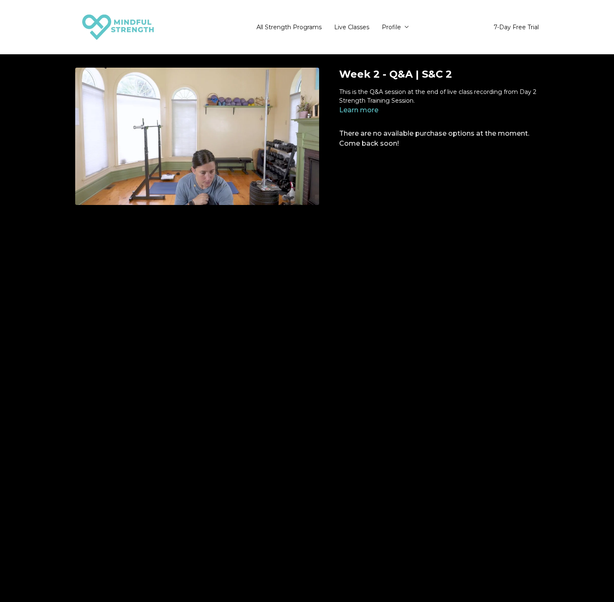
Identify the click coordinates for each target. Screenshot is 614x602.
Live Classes (351, 27)
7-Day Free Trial (516, 27)
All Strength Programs (289, 27)
